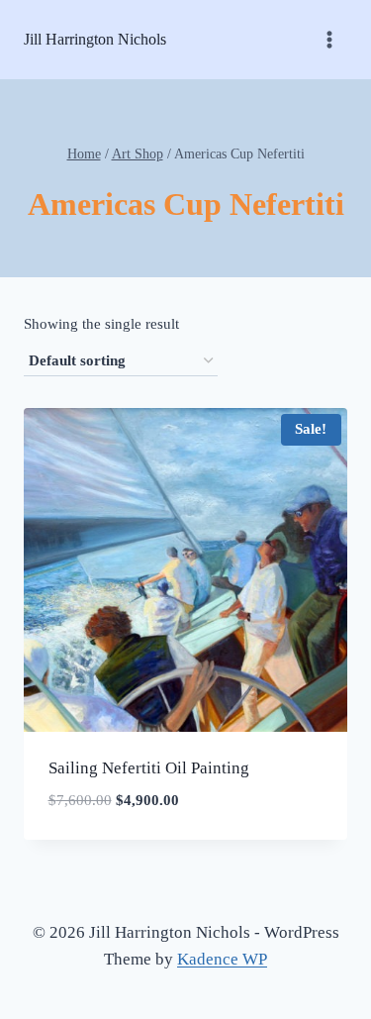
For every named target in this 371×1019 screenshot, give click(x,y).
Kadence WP (222, 959)
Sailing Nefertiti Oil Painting (148, 768)
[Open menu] (329, 39)
